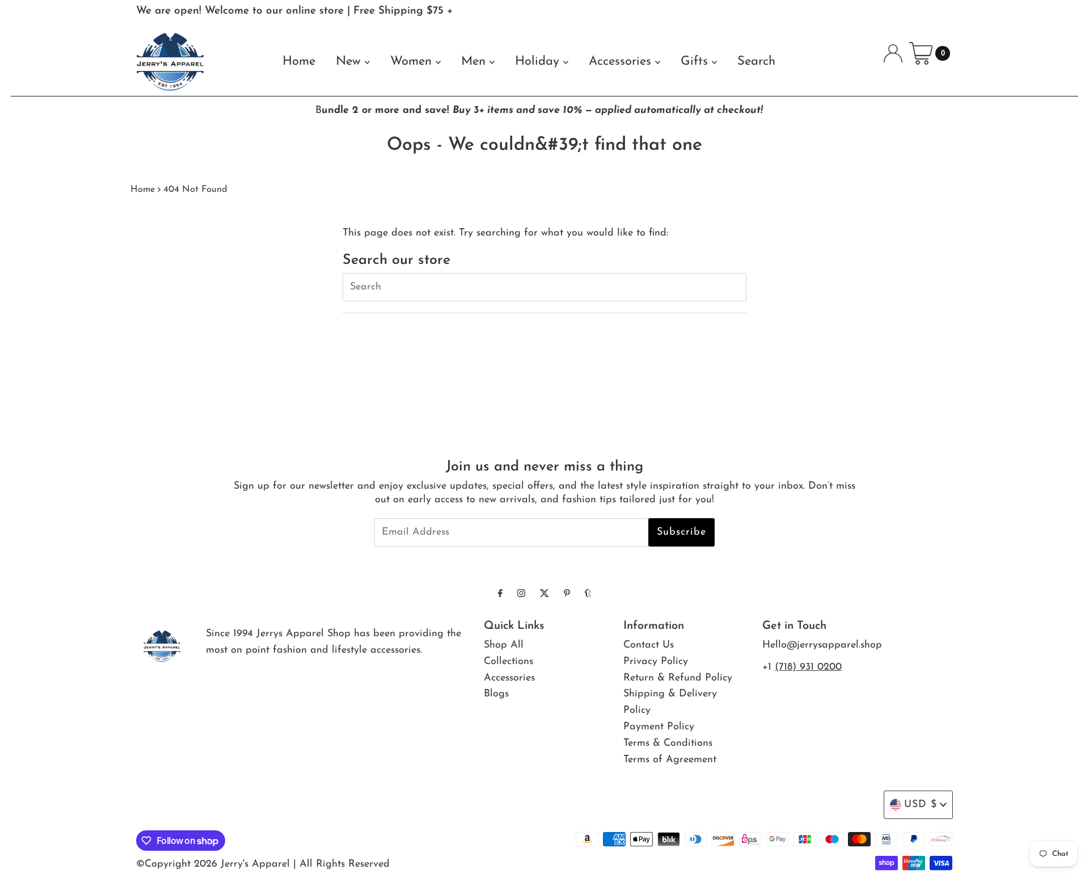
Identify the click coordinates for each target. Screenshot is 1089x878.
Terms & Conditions (667, 743)
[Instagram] (521, 594)
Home (298, 61)
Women (413, 61)
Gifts (696, 61)
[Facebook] (500, 594)
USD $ (920, 805)
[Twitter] (544, 594)
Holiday (539, 61)
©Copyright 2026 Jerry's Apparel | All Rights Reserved (263, 864)
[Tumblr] (588, 594)
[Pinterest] (567, 594)
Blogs (496, 694)
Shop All (504, 645)
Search (756, 61)
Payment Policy (658, 727)
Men (475, 61)
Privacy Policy (655, 662)
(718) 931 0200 (808, 667)
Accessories (622, 61)
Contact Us (648, 645)
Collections (508, 662)
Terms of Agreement (669, 760)
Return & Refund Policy (677, 678)
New (350, 61)
